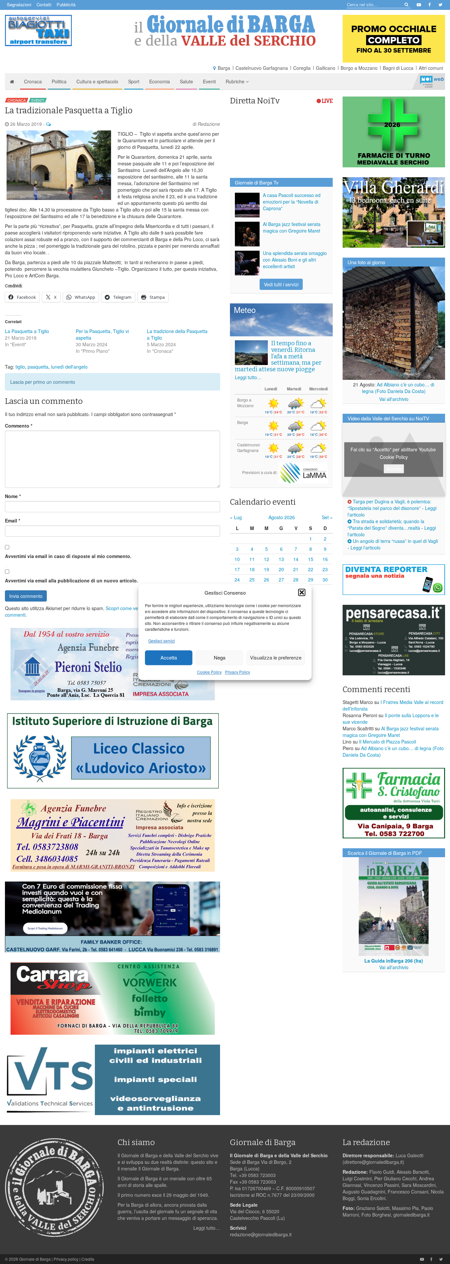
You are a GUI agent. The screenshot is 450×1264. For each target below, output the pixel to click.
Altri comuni (431, 68)
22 (310, 569)
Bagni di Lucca (398, 68)
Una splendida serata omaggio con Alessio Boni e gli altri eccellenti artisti (295, 259)
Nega (219, 657)
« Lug (236, 517)
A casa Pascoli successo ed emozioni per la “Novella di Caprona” (292, 201)
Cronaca (33, 81)
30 (325, 579)
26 (266, 579)
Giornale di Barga (35, 1259)
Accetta (168, 657)
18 (252, 569)
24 (237, 579)
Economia (159, 81)
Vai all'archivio (393, 399)
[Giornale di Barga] (225, 30)
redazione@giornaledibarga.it (261, 1234)
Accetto (394, 468)
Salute (186, 81)
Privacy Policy (237, 672)
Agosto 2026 (281, 517)
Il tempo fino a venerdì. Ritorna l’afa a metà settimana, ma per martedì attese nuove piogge (278, 356)
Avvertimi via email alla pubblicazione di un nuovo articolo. (71, 580)
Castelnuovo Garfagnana (262, 68)
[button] (301, 592)
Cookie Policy (209, 672)
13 (281, 559)
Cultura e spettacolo (97, 81)
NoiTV (432, 81)
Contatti (44, 4)
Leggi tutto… (248, 377)
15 (310, 559)
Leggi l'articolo (365, 547)
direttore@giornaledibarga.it (373, 1162)
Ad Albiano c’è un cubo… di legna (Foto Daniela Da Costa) (398, 387)
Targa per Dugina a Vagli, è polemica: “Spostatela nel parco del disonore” (389, 504)
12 (266, 559)
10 (237, 559)
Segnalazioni (19, 4)
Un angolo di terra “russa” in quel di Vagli (395, 541)
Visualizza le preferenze (275, 657)
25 (252, 579)
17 (237, 569)
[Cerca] (406, 4)
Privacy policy (66, 1259)
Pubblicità (66, 4)
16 (325, 559)
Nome (13, 496)
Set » (327, 517)
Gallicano (325, 68)
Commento (18, 425)
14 (295, 559)
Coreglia (302, 68)
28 (295, 579)
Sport (133, 81)
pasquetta (38, 366)
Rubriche (236, 81)
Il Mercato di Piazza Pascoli (387, 741)
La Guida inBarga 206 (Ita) (393, 960)
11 (252, 559)
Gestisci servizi (161, 640)
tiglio (20, 366)
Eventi (209, 81)
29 (310, 579)
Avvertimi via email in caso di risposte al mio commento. (68, 556)
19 (266, 569)
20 (281, 569)
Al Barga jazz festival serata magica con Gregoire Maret (292, 227)
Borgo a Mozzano (359, 68)
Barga (224, 68)
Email (12, 520)
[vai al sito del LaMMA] (303, 472)
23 (325, 569)
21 (295, 569)
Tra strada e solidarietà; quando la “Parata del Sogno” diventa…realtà (386, 524)
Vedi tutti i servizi (281, 284)
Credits (87, 1259)
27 (281, 579)
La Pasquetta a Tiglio (27, 331)
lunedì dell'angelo (69, 366)
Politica (59, 81)
